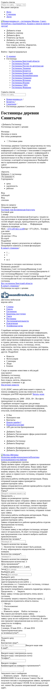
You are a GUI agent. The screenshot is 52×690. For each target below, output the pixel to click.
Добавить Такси (13, 432)
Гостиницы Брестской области (25, 61)
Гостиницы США (20, 85)
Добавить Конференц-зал (17, 448)
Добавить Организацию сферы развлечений (26, 434)
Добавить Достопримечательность (22, 450)
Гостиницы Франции (21, 87)
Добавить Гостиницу (15, 441)
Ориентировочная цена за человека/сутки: (11, 631)
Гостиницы (11, 311)
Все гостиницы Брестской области (17, 283)
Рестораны (11, 318)
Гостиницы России (20, 63)
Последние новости (10, 385)
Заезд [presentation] (3, 569)
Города (9, 309)
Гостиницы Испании (21, 80)
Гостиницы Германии (21, 78)
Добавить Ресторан (15, 436)
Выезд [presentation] (4, 574)
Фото (8, 12)
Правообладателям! (15, 425)
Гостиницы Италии (20, 83)
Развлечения (12, 323)
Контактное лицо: (9, 643)
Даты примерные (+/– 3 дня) (16, 567)
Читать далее (38, 394)
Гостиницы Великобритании (25, 75)
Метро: (7, 603)
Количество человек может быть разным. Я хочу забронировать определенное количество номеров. (23, 549)
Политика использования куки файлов (20, 458)
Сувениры (11, 14)
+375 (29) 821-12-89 (15, 229)
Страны (9, 306)
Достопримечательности (17, 321)
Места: (7, 609)
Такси (9, 316)
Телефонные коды (14, 326)
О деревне (11, 56)
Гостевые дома (15, 141)
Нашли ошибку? (13, 422)
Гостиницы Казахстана (22, 73)
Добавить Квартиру (15, 443)
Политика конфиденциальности (15, 457)
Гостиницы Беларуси (21, 71)
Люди (9, 17)
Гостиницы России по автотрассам (27, 66)
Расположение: (11, 606)
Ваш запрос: (6, 626)
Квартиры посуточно (16, 314)
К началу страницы (10, 248)
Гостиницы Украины (21, 68)
